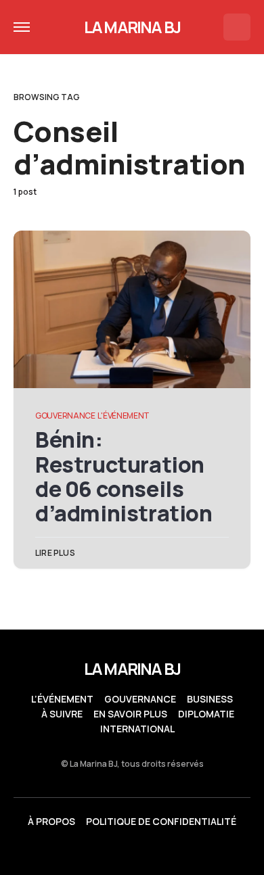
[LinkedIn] (105, 852)
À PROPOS (51, 821)
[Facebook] (158, 852)
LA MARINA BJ (132, 27)
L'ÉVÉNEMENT (123, 415)
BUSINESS (210, 699)
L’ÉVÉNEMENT (62, 699)
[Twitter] (79, 852)
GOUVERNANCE (65, 415)
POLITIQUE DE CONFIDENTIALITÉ (161, 821)
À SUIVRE (62, 714)
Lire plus (55, 553)
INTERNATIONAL (137, 729)
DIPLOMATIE (206, 714)
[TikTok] (184, 852)
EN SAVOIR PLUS (130, 714)
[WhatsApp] (132, 852)
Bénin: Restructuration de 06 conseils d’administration (124, 476)
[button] (22, 27)
